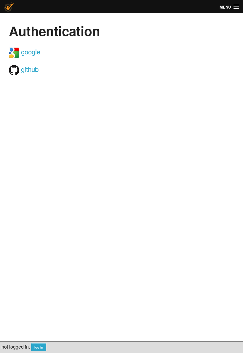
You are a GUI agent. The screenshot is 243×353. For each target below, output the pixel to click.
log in (38, 347)
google (29, 51)
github (29, 69)
